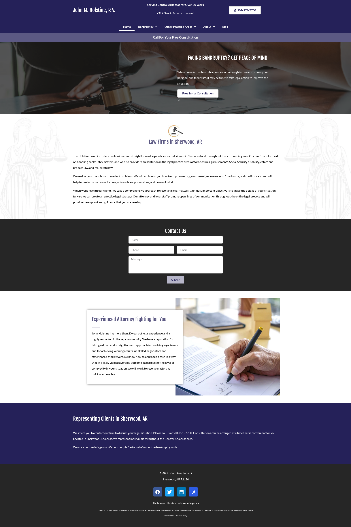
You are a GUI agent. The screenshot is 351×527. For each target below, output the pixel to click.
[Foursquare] (193, 491)
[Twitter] (169, 491)
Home (127, 26)
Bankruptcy (146, 26)
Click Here (163, 13)
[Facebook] (157, 491)
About (207, 26)
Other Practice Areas (178, 26)
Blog (225, 26)
